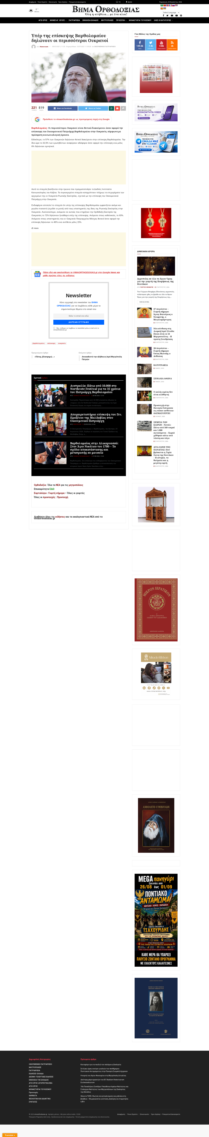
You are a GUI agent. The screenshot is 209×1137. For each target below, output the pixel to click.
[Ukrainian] (164, 8)
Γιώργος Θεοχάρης (146, 287)
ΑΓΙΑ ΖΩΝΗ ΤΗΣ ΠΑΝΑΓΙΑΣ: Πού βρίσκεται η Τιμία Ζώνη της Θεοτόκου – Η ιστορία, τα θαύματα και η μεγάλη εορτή (163, 455)
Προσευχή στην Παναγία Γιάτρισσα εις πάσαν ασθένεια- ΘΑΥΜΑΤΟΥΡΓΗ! (163, 409)
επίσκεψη (51, 343)
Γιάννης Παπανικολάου (81, 395)
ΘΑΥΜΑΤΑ (33, 1096)
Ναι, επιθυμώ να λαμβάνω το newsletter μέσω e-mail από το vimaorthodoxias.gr (76, 329)
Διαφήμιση (32, 2)
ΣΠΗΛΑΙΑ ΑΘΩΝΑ (162, 378)
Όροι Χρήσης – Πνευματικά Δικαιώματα (72, 2)
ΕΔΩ (52, 489)
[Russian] (173, 5)
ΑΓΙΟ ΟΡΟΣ (43, 20)
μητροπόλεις (76, 485)
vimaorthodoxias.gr (40, 1114)
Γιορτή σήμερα (56, 493)
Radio (129, 2)
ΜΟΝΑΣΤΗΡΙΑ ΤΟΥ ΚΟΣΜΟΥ (140, 20)
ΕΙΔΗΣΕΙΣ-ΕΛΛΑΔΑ (36, 1074)
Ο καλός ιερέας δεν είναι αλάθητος (163, 393)
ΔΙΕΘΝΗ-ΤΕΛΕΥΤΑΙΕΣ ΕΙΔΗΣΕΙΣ (41, 1077)
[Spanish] (161, 8)
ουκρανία (62, 343)
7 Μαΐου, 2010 (159, 382)
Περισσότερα (144, 302)
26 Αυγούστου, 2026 (161, 466)
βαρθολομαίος (39, 343)
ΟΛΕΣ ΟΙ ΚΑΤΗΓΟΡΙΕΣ (162, 20)
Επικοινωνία (53, 2)
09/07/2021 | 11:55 (58, 46)
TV (119, 2)
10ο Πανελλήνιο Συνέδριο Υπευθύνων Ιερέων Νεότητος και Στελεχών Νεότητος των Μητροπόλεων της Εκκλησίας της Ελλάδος (104, 1089)
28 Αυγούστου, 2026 (161, 359)
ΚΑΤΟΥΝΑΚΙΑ (160, 365)
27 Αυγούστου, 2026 (162, 287)
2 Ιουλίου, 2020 (160, 416)
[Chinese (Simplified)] (164, 5)
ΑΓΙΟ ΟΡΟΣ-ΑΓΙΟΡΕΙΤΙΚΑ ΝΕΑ (40, 1083)
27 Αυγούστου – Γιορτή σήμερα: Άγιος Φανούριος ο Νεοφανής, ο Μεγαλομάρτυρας (162, 314)
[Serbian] (176, 5)
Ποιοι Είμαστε (42, 2)
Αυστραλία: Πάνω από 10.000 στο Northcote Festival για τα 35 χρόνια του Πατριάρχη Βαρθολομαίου (95, 389)
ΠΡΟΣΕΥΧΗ (120, 20)
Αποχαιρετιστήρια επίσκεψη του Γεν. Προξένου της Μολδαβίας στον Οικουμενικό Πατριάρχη (96, 417)
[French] (170, 5)
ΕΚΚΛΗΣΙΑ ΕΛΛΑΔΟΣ (90, 20)
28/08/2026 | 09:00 (89, 424)
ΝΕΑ (58, 485)
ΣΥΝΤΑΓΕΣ (33, 1102)
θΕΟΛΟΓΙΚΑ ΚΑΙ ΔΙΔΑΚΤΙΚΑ (39, 1099)
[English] (167, 5)
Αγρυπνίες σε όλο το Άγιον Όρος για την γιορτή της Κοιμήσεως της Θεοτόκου (155, 281)
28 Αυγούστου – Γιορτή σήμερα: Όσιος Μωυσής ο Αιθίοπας (161, 352)
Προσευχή (62, 497)
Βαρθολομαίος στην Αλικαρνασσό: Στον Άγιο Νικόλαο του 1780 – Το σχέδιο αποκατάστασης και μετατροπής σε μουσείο (94, 448)
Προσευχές (33, 1092)
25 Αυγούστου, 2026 (161, 342)
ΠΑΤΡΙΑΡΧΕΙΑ (74, 20)
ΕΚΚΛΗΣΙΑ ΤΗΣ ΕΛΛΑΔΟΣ (39, 1080)
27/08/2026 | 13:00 (98, 456)
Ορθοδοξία (40, 485)
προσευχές (49, 497)
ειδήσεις (60, 516)
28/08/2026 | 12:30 (98, 395)
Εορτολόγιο (40, 493)
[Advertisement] (78, 167)
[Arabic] (161, 5)
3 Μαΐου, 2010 (159, 368)
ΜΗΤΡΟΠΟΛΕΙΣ (107, 20)
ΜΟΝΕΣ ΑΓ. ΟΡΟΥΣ (57, 20)
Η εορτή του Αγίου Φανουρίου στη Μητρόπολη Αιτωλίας (103, 1076)
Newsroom (44, 46)
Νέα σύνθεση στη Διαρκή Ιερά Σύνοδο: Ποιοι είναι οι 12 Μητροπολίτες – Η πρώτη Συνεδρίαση (163, 333)
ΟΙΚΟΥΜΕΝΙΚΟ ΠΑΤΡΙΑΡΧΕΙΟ (105, 46)
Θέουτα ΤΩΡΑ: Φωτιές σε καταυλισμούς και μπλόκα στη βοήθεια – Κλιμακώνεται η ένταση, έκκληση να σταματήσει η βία (104, 1098)
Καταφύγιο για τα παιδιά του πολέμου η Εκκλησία (101, 1065)
